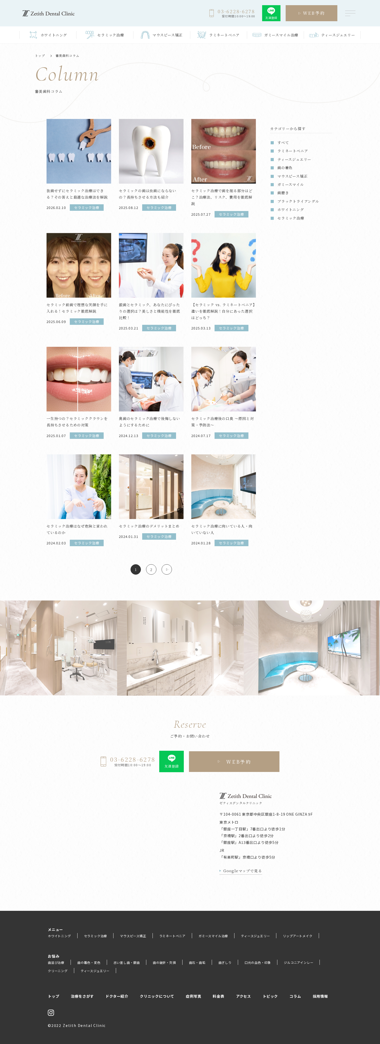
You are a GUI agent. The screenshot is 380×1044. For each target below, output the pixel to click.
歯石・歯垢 (197, 962)
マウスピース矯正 (292, 176)
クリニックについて (157, 996)
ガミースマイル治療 (213, 936)
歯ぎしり (225, 962)
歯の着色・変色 (89, 962)
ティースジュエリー (294, 159)
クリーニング (58, 970)
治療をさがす (82, 996)
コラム (295, 996)
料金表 (218, 996)
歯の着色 (285, 167)
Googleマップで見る (242, 870)
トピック (270, 996)
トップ (40, 55)
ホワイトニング (290, 209)
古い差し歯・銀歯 (126, 962)
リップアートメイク (297, 936)
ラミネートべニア (292, 150)
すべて (283, 142)
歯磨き (283, 192)
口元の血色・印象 (258, 962)
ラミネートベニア (172, 936)
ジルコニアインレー (298, 962)
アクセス (243, 996)
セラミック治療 (290, 218)
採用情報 (320, 996)
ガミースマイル (290, 184)
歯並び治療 (56, 962)
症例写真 (193, 996)
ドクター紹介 (116, 996)
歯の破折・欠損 (164, 962)
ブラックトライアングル (298, 201)
